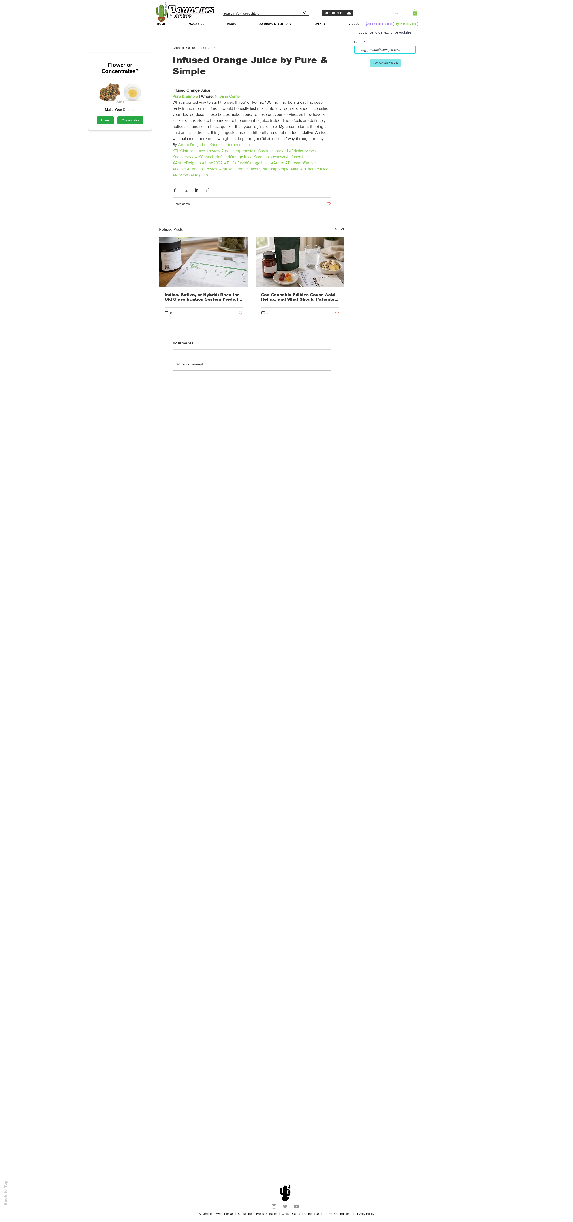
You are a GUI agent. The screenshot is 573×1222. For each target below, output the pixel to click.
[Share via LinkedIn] (197, 190)
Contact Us (312, 1214)
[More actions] (328, 47)
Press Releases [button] (267, 1214)
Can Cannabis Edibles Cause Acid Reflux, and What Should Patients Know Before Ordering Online (298, 297)
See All (339, 228)
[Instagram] (274, 1206)
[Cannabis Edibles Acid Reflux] (300, 262)
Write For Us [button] (225, 1214)
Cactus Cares (291, 1214)
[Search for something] (305, 12)
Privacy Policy (364, 1214)
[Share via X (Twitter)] (186, 190)
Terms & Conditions (337, 1214)
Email (358, 42)
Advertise (205, 1214)
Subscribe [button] (245, 1214)
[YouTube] (296, 1206)
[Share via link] (207, 190)
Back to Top (6, 1193)
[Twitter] (285, 1206)
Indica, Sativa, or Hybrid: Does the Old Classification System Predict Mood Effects (202, 297)
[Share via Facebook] (175, 190)
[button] (337, 13)
